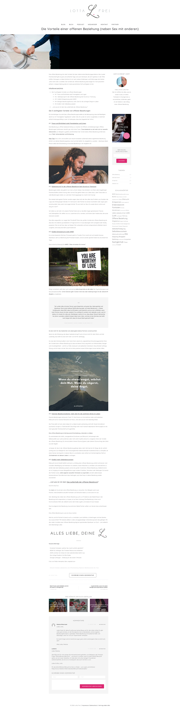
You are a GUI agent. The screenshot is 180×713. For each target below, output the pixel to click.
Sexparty (115, 237)
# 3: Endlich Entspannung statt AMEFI (65, 99)
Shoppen (122, 237)
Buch (71, 24)
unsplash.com (71, 561)
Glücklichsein (116, 210)
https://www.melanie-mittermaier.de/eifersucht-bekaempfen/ (69, 669)
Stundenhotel (121, 239)
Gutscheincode (122, 210)
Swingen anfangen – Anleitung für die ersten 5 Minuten (65, 557)
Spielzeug (115, 239)
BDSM (113, 194)
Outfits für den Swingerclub (123, 223)
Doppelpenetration (115, 199)
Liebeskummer (63, 567)
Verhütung (114, 244)
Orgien (121, 221)
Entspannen (116, 202)
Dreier (120, 199)
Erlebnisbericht (118, 205)
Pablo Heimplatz (59, 561)
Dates (118, 196)
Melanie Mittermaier (62, 624)
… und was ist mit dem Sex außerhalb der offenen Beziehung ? (70, 107)
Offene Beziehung (74, 567)
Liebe (114, 213)
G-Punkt (122, 207)
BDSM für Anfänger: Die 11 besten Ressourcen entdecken (66, 550)
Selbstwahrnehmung (118, 234)
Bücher (114, 196)
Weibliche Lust (115, 183)
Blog (63, 24)
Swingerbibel (127, 239)
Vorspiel (118, 244)
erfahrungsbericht (125, 202)
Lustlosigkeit (119, 216)
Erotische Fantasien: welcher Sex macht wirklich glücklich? (66, 548)
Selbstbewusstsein (88, 567)
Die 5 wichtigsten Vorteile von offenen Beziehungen (66, 92)
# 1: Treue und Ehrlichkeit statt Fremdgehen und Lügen (70, 94)
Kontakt (104, 24)
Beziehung (118, 194)
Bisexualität (123, 194)
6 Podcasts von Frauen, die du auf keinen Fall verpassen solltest (99, 606)
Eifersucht (52, 567)
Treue (97, 567)
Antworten (102, 624)
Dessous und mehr (123, 196)
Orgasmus (116, 221)
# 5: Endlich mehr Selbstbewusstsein (65, 104)
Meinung (124, 216)
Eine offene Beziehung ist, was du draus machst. (63, 513)
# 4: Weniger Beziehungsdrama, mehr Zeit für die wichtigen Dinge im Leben (77, 101)
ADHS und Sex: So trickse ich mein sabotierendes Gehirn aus (67, 553)
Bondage (127, 194)
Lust (114, 215)
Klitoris (127, 210)
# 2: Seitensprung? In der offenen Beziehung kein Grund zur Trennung (75, 97)
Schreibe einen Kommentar (83, 575)
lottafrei (54, 648)
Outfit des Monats (116, 177)
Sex (94, 567)
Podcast (80, 24)
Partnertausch (115, 226)
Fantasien (57, 567)
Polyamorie (81, 567)
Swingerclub (114, 180)
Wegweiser (92, 24)
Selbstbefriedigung (118, 229)
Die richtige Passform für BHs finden (60, 555)
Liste (68, 567)
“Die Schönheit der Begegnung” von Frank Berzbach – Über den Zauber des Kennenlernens (78, 605)
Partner (115, 24)
